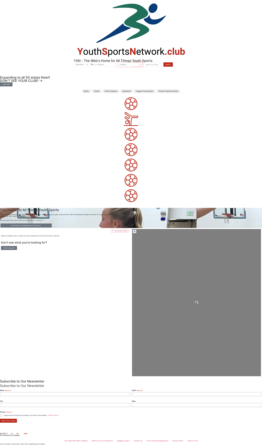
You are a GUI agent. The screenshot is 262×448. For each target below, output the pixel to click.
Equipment (126, 91)
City (1, 401)
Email (137, 390)
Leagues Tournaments (144, 91)
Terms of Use (192, 441)
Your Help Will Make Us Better (76, 441)
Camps (96, 91)
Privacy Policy (53, 415)
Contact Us (138, 441)
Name (5, 390)
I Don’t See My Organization (157, 441)
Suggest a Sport (123, 441)
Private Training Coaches (168, 91)
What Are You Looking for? (102, 441)
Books (86, 91)
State (133, 401)
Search (169, 64)
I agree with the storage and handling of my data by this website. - (31, 415)
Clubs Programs (111, 91)
